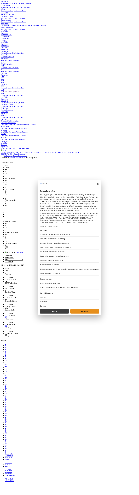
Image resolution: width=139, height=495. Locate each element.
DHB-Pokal (5, 108)
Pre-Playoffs (9, 454)
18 (6, 375)
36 (6, 408)
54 (6, 441)
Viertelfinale (9, 456)
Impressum (8, 474)
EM (2, 69)
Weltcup (27, 124)
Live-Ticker (27, 3)
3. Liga (3, 9)
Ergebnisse (20, 3)
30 (6, 397)
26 (6, 390)
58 (6, 448)
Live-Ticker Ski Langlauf (9, 128)
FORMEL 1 (13, 152)
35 (6, 406)
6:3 (6, 317)
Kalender (32, 124)
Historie (3, 40)
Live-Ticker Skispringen (8, 132)
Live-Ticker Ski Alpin (8, 139)
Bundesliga (4, 2)
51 (6, 435)
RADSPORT (76, 152)
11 (5, 362)
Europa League (6, 20)
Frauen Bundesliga (7, 27)
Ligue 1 (3, 25)
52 (6, 437)
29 (6, 395)
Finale (7, 459)
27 (6, 391)
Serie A (8, 25)
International (5, 24)
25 (6, 388)
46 (6, 426)
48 (6, 430)
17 (6, 373)
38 (6, 412)
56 (6, 445)
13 (6, 366)
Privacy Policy (9, 479)
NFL (2, 79)
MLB (2, 77)
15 (6, 369)
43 (6, 421)
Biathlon (3, 134)
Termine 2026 (5, 38)
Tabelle (14, 3)
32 (6, 401)
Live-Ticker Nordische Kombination (12, 124)
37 (6, 410)
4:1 (6, 326)
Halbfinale (8, 457)
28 (6, 393)
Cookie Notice (9, 481)
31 (6, 399)
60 (6, 452)
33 (6, 402)
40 (6, 415)
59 (6, 450)
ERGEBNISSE (24, 148)
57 (6, 446)
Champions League (7, 16)
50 (6, 434)
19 (6, 377)
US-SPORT (38, 152)
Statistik (3, 3)
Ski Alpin (4, 137)
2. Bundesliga (5, 5)
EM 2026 (4, 119)
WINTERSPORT (66, 152)
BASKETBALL (28, 152)
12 (6, 364)
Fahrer (7, 36)
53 (6, 439)
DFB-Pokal (4, 13)
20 (6, 379)
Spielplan (9, 3)
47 (6, 428)
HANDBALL (55, 152)
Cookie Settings (10, 475)
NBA (2, 62)
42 (6, 419)
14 (6, 367)
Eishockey (20, 158)
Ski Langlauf (5, 126)
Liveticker (4, 143)
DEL (2, 86)
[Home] (3, 150)
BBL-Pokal (4, 55)
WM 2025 (4, 115)
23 (6, 384)
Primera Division (16, 25)
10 (6, 360)
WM (2, 66)
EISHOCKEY (46, 152)
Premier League (26, 25)
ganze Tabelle (20, 252)
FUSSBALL (5, 152)
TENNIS (20, 152)
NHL (2, 80)
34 (6, 404)
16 (6, 371)
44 (6, 423)
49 (6, 432)
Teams (3, 36)
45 (6, 424)
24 (6, 386)
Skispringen (4, 130)
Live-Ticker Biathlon (7, 135)
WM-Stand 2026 (6, 35)
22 (6, 382)
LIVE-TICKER (12, 148)
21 (6, 380)
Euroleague (4, 58)
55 (6, 443)
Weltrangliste (5, 46)
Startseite (12, 158)
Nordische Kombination (8, 123)
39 (6, 413)
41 (6, 417)
